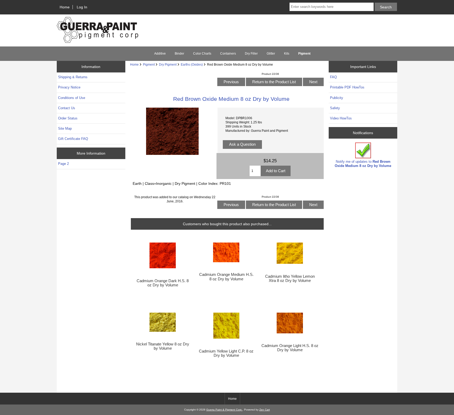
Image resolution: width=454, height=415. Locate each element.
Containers (228, 53)
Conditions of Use (71, 98)
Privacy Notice (69, 87)
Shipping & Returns (72, 77)
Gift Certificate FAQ (73, 139)
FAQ (333, 77)
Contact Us (66, 108)
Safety (335, 108)
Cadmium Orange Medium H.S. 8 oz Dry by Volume (226, 276)
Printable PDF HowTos (347, 87)
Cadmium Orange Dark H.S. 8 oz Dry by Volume (163, 283)
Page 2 (63, 164)
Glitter (271, 53)
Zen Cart (264, 409)
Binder (179, 53)
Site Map (65, 128)
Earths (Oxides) (192, 64)
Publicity (336, 98)
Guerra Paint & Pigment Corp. (224, 409)
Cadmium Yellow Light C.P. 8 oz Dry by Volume (226, 353)
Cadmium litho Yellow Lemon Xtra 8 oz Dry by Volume (290, 278)
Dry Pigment (168, 64)
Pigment (149, 64)
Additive (160, 53)
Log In (82, 7)
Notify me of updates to (363, 164)
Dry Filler (251, 53)
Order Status (68, 118)
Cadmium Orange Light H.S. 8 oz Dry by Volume (289, 348)
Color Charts (202, 53)
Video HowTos (341, 118)
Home (65, 7)
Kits (286, 53)
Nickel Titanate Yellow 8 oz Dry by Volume (162, 346)
